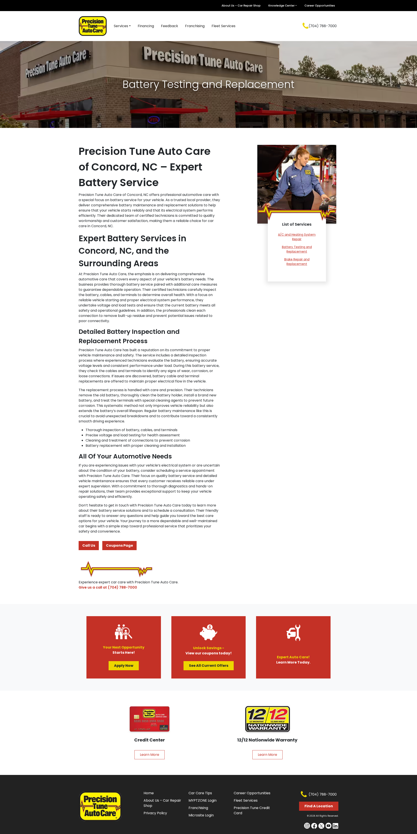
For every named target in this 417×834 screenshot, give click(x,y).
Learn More (149, 754)
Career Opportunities (319, 5)
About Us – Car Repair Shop (241, 5)
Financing (146, 25)
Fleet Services (223, 25)
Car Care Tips (200, 793)
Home (149, 793)
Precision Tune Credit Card (252, 810)
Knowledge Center (281, 5)
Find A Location (318, 806)
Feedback (169, 25)
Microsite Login (201, 815)
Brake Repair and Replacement (296, 261)
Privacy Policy (155, 813)
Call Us (88, 545)
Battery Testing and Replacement (297, 249)
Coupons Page (119, 545)
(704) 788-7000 (323, 25)
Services (121, 25)
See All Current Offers (208, 665)
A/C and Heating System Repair (297, 236)
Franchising (195, 25)
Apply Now (123, 665)
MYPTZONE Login (203, 800)
